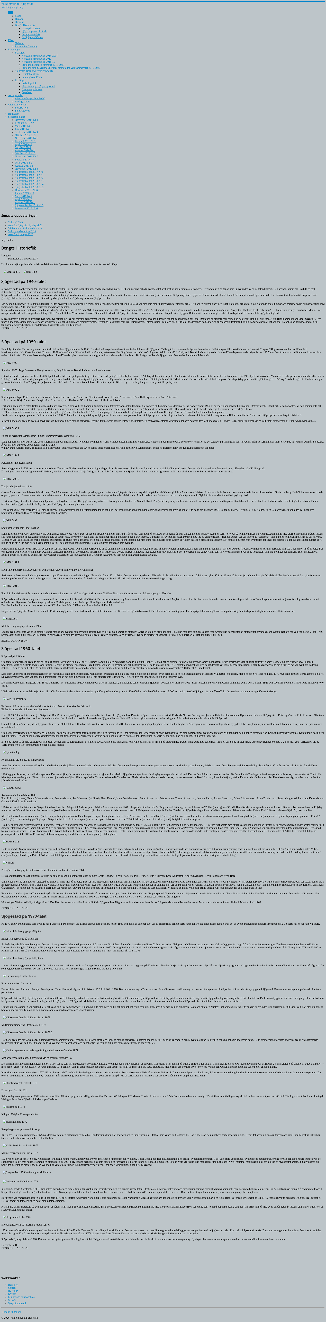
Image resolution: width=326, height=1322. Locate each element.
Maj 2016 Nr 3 (23, 147)
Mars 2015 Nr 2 (23, 125)
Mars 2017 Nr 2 (23, 162)
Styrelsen (27, 92)
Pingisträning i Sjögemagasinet (38, 86)
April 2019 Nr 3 (23, 199)
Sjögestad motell (17, 1303)
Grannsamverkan (17, 104)
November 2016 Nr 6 (26, 156)
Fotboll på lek (29, 83)
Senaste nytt (21, 107)
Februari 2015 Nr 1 (25, 122)
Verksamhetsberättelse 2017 (36, 58)
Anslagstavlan (15, 95)
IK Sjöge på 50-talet (32, 37)
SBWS (12, 1300)
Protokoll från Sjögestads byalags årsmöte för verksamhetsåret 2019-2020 (61, 67)
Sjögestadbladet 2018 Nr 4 (29, 184)
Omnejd (19, 22)
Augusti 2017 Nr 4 (25, 165)
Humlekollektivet (31, 74)
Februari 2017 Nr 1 (25, 159)
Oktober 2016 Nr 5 (25, 153)
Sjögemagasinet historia (34, 31)
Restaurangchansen (32, 89)
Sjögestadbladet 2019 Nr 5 (29, 205)
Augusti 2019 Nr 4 (25, 202)
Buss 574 (13, 1284)
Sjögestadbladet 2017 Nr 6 (29, 171)
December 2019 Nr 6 (26, 208)
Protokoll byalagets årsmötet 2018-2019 (43, 64)
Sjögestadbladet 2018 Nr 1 (29, 174)
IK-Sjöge (13, 1290)
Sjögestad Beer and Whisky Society (34, 70)
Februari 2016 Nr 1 (25, 141)
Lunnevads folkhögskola (21, 1297)
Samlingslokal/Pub (32, 77)
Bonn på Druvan (31, 28)
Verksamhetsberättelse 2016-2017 (40, 55)
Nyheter (19, 43)
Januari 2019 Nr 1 (24, 193)
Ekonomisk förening (26, 46)
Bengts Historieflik (25, 25)
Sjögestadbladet (16, 116)
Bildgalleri (13, 113)
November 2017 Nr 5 (26, 168)
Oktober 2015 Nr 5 (25, 135)
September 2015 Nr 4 (26, 132)
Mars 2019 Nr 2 (23, 196)
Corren (12, 1287)
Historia (19, 18)
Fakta (18, 15)
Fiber (11, 40)
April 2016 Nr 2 (23, 144)
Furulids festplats (31, 34)
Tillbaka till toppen (11, 1311)
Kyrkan (12, 1293)
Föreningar (14, 49)
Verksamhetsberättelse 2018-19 (38, 61)
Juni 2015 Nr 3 (23, 129)
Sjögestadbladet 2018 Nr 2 (29, 177)
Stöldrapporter (22, 110)
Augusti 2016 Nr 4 (25, 150)
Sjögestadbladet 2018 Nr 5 (29, 187)
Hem (10, 12)
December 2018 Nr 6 (26, 190)
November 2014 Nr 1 (26, 119)
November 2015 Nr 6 (26, 138)
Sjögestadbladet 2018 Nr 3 (29, 180)
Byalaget (19, 52)
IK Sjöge (20, 80)
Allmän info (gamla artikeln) (30, 98)
